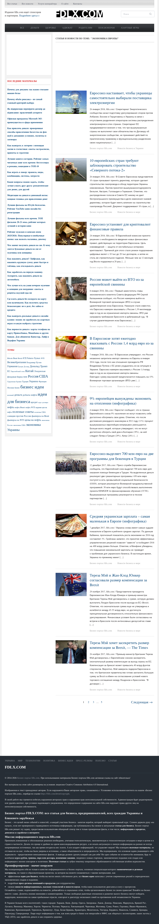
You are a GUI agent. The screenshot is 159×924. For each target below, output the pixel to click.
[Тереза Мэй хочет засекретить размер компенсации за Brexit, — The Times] (71, 651)
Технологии (32, 760)
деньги (18, 394)
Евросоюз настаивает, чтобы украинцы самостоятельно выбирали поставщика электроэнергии (121, 97)
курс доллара (43, 402)
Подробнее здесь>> (29, 15)
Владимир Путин (34, 362)
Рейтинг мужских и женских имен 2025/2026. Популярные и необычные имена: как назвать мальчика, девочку (26, 235)
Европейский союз (18, 371)
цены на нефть (33, 420)
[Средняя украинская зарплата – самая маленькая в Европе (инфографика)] (71, 525)
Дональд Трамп (38, 366)
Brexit (20, 358)
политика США (40, 412)
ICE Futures (28, 358)
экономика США (19, 425)
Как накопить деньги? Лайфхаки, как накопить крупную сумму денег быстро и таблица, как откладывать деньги (27, 262)
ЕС (8, 371)
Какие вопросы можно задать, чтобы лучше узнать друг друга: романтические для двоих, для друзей (27, 185)
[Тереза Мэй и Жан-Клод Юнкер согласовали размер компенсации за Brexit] (71, 584)
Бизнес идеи (65, 760)
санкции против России (19, 415)
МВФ (25, 377)
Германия (12, 366)
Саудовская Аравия (14, 381)
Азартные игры (130, 27)
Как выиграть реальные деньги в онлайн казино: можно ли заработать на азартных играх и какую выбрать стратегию (28, 319)
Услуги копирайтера (47, 3)
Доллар (26, 366)
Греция (20, 366)
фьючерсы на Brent (40, 415)
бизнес (17, 387)
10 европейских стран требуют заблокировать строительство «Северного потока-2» (114, 165)
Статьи (112, 760)
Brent (15, 358)
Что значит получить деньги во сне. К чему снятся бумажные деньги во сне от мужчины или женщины (28, 249)
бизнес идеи (32, 387)
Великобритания (16, 362)
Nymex (37, 358)
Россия (33, 376)
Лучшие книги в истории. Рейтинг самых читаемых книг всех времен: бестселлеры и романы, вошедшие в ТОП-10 (28, 162)
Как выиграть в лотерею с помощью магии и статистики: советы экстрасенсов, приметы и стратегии (28, 149)
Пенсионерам (106, 27)
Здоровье (50, 27)
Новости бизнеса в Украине (130, 148)
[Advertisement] (105, 67)
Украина (33, 381)
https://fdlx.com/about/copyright (55, 793)
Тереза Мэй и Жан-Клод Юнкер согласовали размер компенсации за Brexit (118, 580)
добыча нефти (30, 394)
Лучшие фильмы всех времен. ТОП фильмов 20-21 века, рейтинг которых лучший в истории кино (26, 222)
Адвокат (67, 27)
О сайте (64, 3)
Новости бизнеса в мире (128, 211)
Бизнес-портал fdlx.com (101, 148)
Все (22, 27)
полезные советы (23, 412)
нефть (10, 407)
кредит (34, 402)
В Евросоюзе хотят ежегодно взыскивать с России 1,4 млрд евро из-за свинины (122, 343)
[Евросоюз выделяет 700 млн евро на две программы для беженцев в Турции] (71, 462)
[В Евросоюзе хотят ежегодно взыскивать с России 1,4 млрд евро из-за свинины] (71, 347)
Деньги (34, 27)
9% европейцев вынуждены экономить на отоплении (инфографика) (120, 401)
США (43, 376)
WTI (42, 358)
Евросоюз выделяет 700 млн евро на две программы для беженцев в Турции (122, 456)
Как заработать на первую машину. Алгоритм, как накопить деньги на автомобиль (25, 275)
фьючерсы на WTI (15, 419)
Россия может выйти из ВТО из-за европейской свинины (117, 282)
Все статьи (12, 3)
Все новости (27, 3)
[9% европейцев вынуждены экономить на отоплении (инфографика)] (71, 407)
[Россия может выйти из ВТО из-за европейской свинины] (71, 288)
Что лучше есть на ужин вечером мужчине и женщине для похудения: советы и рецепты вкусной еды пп (28, 289)
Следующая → (142, 702)
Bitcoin (10, 358)
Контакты (77, 3)
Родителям (85, 27)
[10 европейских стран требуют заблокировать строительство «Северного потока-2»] (71, 169)
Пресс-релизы (84, 760)
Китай (29, 371)
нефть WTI (30, 407)
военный (10, 395)
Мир (20, 760)
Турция (25, 381)
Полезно (100, 760)
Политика (49, 760)
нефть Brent (20, 407)
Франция (42, 381)
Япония (10, 387)
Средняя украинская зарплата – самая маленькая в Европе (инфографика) (120, 519)
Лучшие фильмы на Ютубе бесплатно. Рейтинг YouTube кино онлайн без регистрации (26, 208)
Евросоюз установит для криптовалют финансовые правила (120, 226)
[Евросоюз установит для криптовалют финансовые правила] (71, 233)
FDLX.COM (15, 767)
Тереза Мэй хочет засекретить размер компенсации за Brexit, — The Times (119, 645)
